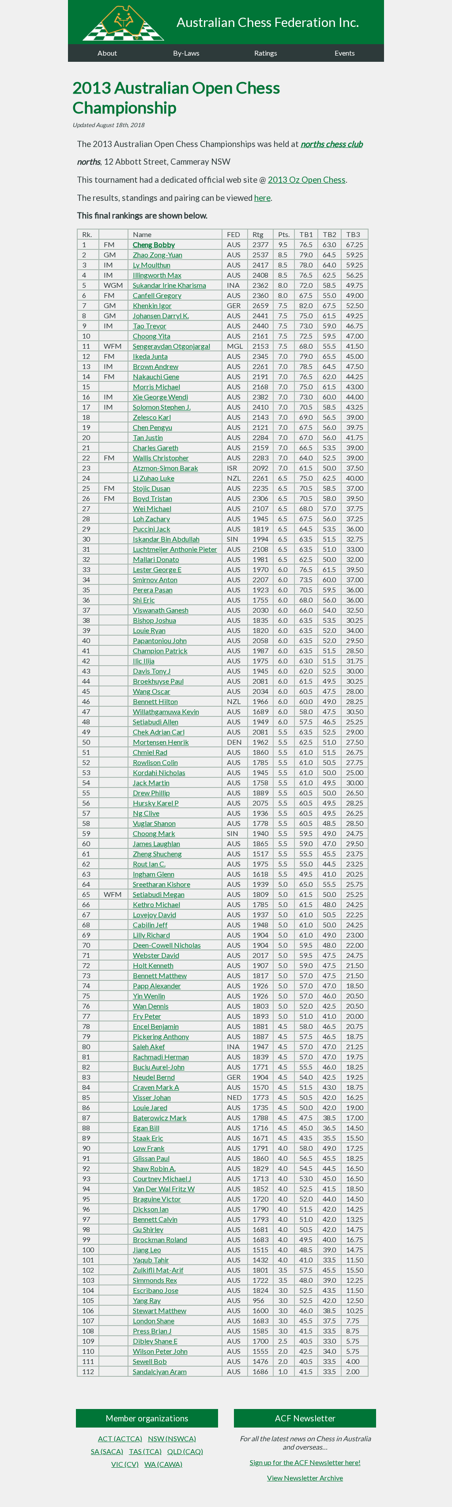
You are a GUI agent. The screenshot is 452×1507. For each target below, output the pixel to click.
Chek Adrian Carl (159, 731)
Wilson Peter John (160, 1351)
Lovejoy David (154, 914)
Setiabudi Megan (159, 894)
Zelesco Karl (152, 417)
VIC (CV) (125, 1464)
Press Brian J (152, 1330)
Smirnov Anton (155, 579)
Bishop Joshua (154, 620)
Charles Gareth (155, 447)
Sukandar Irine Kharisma (169, 285)
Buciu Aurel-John (159, 1066)
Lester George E (157, 569)
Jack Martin (151, 782)
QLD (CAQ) (185, 1451)
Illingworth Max (157, 275)
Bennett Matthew (160, 975)
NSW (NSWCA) (172, 1438)
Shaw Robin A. (154, 1168)
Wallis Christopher (161, 457)
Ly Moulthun (151, 264)
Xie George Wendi (160, 396)
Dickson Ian (151, 1209)
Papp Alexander (157, 985)
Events (345, 53)
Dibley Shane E (155, 1341)
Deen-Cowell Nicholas (167, 945)
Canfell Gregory (157, 295)
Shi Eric (144, 599)
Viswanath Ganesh (160, 610)
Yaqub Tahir (151, 1259)
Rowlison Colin (155, 762)
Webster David (156, 955)
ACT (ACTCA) (120, 1438)
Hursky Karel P (156, 803)
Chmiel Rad (150, 752)
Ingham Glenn (153, 874)
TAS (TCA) (145, 1451)
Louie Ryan (149, 630)
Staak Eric (148, 1138)
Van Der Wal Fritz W (164, 1188)
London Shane (153, 1320)
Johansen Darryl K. (161, 315)
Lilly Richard (151, 935)
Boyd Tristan (152, 498)
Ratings (265, 53)
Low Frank (149, 1148)
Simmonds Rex (155, 1280)
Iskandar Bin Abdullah (166, 539)
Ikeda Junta (150, 356)
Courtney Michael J (162, 1178)
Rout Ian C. (149, 863)
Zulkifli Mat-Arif (158, 1270)
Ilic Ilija (143, 660)
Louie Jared (150, 1107)
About (107, 53)
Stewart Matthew (159, 1310)
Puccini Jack (151, 528)
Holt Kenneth (153, 965)
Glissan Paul (151, 1158)
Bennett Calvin (155, 1219)
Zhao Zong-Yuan (157, 254)
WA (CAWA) (163, 1464)
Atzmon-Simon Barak (165, 467)
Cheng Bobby (154, 244)
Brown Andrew (155, 366)
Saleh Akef (149, 1046)
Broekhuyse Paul (158, 681)
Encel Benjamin (156, 1026)
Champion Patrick (160, 650)
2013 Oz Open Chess (307, 180)
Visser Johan (152, 1097)
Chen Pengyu (152, 427)
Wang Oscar (151, 691)
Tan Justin (148, 437)
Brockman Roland (160, 1239)
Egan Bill (146, 1127)
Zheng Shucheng (157, 853)
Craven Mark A (156, 1087)
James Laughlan (156, 843)
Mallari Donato (156, 559)
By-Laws (186, 53)
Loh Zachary (151, 518)
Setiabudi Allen (155, 721)
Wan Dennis (151, 1006)
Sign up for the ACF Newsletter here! (305, 1462)
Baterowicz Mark (160, 1117)
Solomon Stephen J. (162, 407)
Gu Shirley (148, 1229)
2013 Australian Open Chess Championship (176, 97)
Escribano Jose (155, 1290)
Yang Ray (147, 1300)
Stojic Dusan (151, 488)
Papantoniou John (160, 640)
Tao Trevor (149, 325)
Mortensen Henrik (161, 742)
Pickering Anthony (161, 1036)
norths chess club (331, 144)
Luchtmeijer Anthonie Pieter (175, 549)
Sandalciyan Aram (160, 1371)
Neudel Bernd (154, 1077)
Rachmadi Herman (161, 1056)
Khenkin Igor (152, 305)
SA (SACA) (107, 1451)
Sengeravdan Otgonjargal (171, 346)
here (262, 198)
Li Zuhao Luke (153, 478)
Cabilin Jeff (150, 924)
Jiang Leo (147, 1249)
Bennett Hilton (155, 701)
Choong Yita (151, 336)
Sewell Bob (150, 1361)
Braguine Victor (157, 1198)
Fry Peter (147, 1016)
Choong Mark (154, 833)
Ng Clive (146, 813)
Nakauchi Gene (156, 376)
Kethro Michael (156, 904)
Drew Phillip (151, 792)
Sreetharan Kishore (161, 884)
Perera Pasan (153, 589)
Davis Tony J (152, 671)
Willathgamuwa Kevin (166, 711)
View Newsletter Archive (305, 1477)
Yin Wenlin (149, 995)
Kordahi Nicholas (159, 772)
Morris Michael (156, 386)
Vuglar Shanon (154, 823)
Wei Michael (152, 508)
